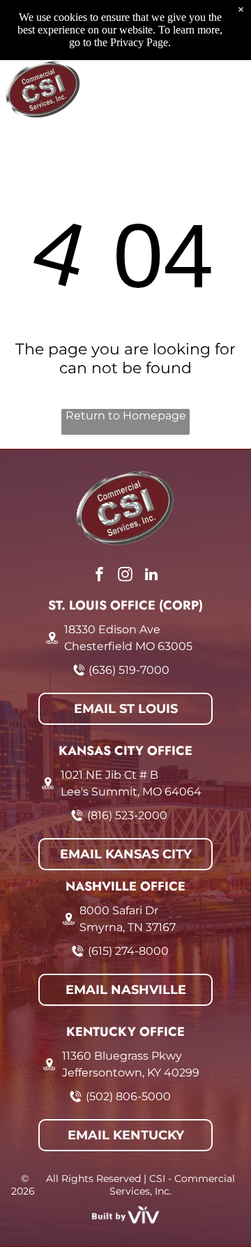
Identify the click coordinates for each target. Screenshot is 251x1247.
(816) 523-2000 (127, 815)
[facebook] (100, 576)
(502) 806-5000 (128, 1096)
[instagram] (125, 576)
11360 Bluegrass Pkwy (122, 1055)
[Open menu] (224, 89)
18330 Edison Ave (112, 629)
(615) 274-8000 (128, 951)
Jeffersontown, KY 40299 (130, 1072)
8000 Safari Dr (118, 910)
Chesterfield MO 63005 (128, 646)
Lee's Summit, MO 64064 (131, 791)
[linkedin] (151, 576)
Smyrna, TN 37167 (127, 927)
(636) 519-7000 (129, 670)
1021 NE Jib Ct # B (109, 774)
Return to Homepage (126, 415)
